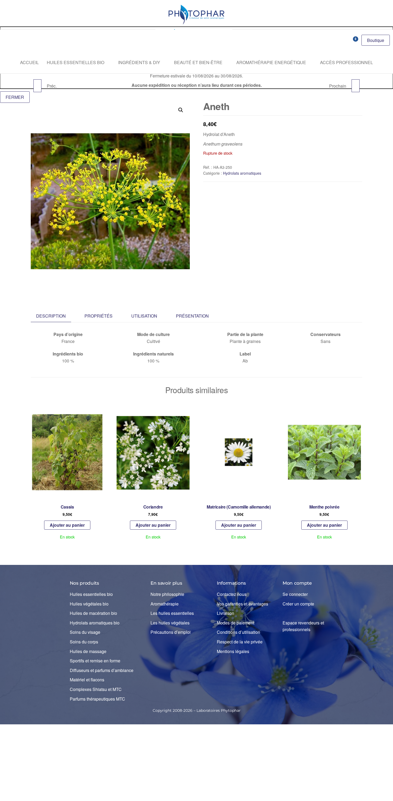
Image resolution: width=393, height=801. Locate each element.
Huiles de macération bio (93, 613)
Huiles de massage (88, 651)
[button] (181, 110)
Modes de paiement (235, 623)
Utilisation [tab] (144, 316)
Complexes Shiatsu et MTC (96, 689)
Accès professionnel (346, 62)
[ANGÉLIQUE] (356, 85)
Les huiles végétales (170, 623)
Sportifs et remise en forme (95, 661)
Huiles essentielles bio (75, 62)
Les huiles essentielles (172, 613)
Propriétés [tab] (98, 316)
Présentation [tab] (192, 316)
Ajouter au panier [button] (67, 525)
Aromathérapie (165, 604)
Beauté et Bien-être (198, 62)
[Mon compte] (343, 40)
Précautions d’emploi (171, 632)
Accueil (29, 62)
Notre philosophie (167, 594)
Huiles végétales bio (89, 604)
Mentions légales (233, 651)
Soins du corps (84, 642)
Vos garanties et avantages (242, 604)
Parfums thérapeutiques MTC (97, 699)
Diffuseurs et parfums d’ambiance (101, 670)
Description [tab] (51, 316)
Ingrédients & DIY (139, 62)
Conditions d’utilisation (238, 632)
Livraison (225, 613)
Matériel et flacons (87, 680)
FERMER (15, 97)
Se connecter (295, 594)
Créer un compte (298, 604)
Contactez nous (231, 594)
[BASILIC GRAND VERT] (37, 85)
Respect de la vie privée (240, 642)
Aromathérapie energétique (271, 62)
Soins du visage (85, 632)
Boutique (375, 40)
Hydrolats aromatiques (242, 173)
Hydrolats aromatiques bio (95, 623)
